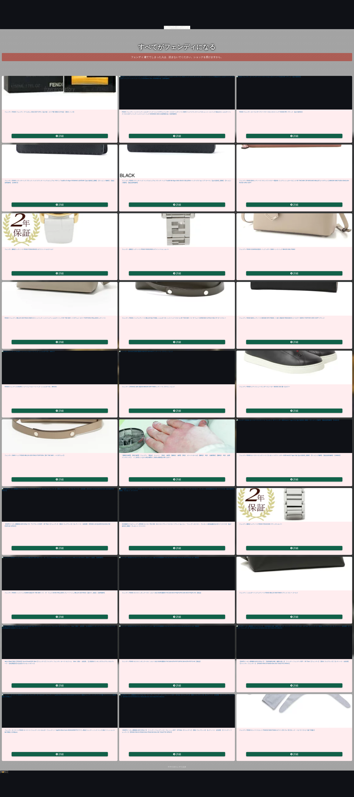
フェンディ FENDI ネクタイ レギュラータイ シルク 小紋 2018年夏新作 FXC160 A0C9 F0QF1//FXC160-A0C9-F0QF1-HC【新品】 (162, 593)
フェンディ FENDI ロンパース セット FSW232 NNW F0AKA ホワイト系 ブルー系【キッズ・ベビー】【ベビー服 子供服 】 (277, 730)
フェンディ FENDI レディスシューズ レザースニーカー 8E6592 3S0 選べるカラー (264, 386)
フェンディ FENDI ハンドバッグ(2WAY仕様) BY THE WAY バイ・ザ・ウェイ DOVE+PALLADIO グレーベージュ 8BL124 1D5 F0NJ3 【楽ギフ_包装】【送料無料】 (55, 593)
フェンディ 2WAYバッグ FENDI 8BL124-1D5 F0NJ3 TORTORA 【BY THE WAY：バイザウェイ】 (35, 455)
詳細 (61, 136)
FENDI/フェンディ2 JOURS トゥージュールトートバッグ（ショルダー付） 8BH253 (31, 386)
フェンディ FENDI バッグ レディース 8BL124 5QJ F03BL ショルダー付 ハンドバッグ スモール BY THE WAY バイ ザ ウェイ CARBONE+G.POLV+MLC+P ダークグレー (174, 318)
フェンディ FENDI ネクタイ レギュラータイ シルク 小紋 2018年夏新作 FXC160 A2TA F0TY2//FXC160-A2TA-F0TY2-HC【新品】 (161, 661)
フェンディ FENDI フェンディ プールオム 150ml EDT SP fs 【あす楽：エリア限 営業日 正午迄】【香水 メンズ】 (40, 112)
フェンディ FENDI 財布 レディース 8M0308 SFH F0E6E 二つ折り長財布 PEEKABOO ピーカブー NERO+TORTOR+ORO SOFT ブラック (282, 318)
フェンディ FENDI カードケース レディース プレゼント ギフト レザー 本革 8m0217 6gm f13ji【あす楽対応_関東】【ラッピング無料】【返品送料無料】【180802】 (290, 455)
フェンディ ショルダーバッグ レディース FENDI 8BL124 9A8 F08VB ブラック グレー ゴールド (268, 593)
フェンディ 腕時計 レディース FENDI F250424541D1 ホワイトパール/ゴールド (29, 249)
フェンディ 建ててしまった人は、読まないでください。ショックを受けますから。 (177, 57)
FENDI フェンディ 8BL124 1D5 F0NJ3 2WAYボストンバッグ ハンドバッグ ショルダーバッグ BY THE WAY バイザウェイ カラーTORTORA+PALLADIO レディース (55, 318)
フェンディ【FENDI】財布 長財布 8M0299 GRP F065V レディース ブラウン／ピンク (148, 386)
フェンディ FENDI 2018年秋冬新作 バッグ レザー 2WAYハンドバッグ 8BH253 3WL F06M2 (267, 249)
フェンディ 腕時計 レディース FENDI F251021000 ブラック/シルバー (260, 524)
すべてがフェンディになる (177, 46)
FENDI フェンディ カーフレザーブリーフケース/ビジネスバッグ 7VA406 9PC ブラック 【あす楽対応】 (271, 112)
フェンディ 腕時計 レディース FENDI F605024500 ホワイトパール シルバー (145, 249)
